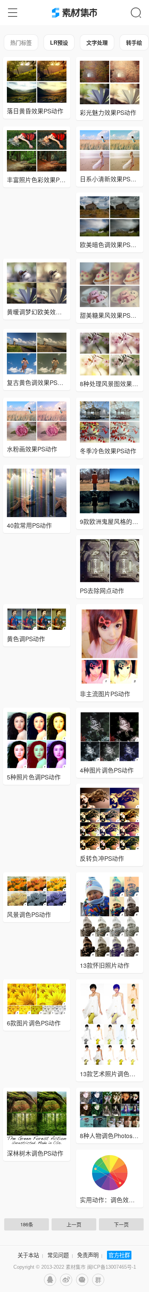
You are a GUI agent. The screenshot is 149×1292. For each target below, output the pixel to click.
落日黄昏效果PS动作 (35, 111)
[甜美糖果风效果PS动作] (109, 284)
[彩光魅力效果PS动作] (109, 82)
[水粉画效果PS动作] (36, 421)
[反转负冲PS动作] (109, 818)
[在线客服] (50, 1280)
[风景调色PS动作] (36, 891)
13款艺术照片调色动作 (111, 1073)
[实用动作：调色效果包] (109, 1172)
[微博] (66, 1280)
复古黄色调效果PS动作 (38, 382)
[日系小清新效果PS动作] (109, 150)
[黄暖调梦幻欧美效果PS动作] (36, 283)
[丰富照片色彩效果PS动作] (36, 150)
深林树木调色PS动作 (35, 1153)
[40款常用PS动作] (36, 493)
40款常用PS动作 (29, 525)
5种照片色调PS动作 (34, 777)
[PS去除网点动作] (109, 560)
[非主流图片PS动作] (109, 647)
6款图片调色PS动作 (34, 1023)
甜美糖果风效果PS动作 (111, 315)
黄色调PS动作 (26, 638)
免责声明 (88, 1255)
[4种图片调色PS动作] (109, 736)
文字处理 (97, 42)
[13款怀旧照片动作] (109, 916)
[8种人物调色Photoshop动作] (109, 1109)
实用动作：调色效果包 (110, 1199)
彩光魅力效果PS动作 (108, 112)
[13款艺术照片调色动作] (109, 1024)
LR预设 (59, 42)
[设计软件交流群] (98, 1280)
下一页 (121, 1224)
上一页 (73, 1224)
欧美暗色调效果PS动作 (111, 244)
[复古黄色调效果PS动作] (36, 353)
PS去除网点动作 (102, 590)
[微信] (82, 1280)
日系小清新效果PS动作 (111, 179)
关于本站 (28, 1255)
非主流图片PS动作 (105, 693)
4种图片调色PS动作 (107, 770)
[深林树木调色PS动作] (36, 1118)
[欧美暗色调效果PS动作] (109, 216)
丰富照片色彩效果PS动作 (41, 179)
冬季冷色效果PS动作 (108, 450)
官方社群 (119, 1255)
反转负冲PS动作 (102, 858)
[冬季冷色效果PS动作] (109, 422)
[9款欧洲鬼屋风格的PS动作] (109, 491)
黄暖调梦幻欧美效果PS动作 (44, 311)
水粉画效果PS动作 (32, 449)
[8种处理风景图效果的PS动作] (109, 354)
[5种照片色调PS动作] (36, 740)
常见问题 (58, 1255)
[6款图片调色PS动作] (36, 999)
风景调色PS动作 (29, 914)
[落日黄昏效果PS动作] (36, 82)
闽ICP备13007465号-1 (111, 1267)
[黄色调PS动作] (36, 619)
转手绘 (134, 42)
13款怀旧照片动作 (105, 965)
